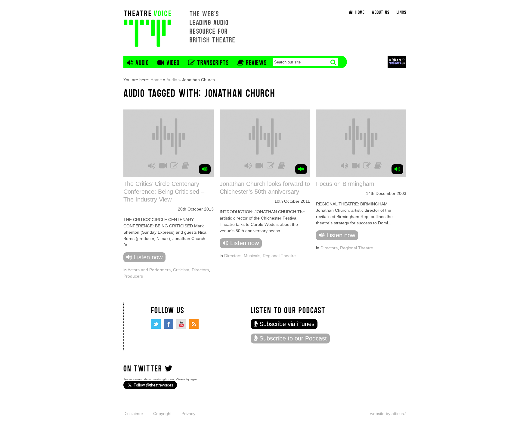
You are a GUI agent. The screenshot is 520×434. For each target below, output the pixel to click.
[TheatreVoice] (147, 28)
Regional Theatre (279, 255)
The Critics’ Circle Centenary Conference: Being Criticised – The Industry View (163, 191)
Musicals (252, 255)
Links (401, 12)
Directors (200, 269)
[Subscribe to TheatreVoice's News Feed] (194, 324)
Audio (171, 79)
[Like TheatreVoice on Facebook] (168, 324)
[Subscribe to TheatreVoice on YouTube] (181, 324)
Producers (133, 276)
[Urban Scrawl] (397, 61)
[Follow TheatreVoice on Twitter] (156, 324)
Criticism (181, 269)
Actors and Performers (149, 269)
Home (156, 79)
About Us (380, 12)
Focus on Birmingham (345, 183)
